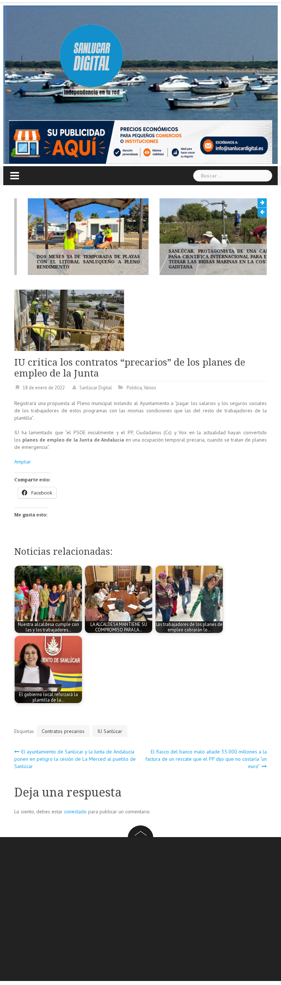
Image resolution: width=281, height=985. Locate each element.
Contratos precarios (63, 731)
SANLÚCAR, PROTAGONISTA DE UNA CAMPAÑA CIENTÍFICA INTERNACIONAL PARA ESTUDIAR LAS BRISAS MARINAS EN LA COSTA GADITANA (206, 259)
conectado (75, 811)
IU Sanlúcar (109, 731)
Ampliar (22, 461)
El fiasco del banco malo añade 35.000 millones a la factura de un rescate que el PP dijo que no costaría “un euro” (206, 759)
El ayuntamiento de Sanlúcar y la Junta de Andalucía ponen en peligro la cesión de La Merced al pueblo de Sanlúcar (75, 759)
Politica (134, 388)
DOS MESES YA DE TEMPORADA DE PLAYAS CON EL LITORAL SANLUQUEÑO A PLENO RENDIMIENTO (74, 262)
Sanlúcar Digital (95, 388)
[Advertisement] (147, 910)
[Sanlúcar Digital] (91, 57)
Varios (150, 388)
